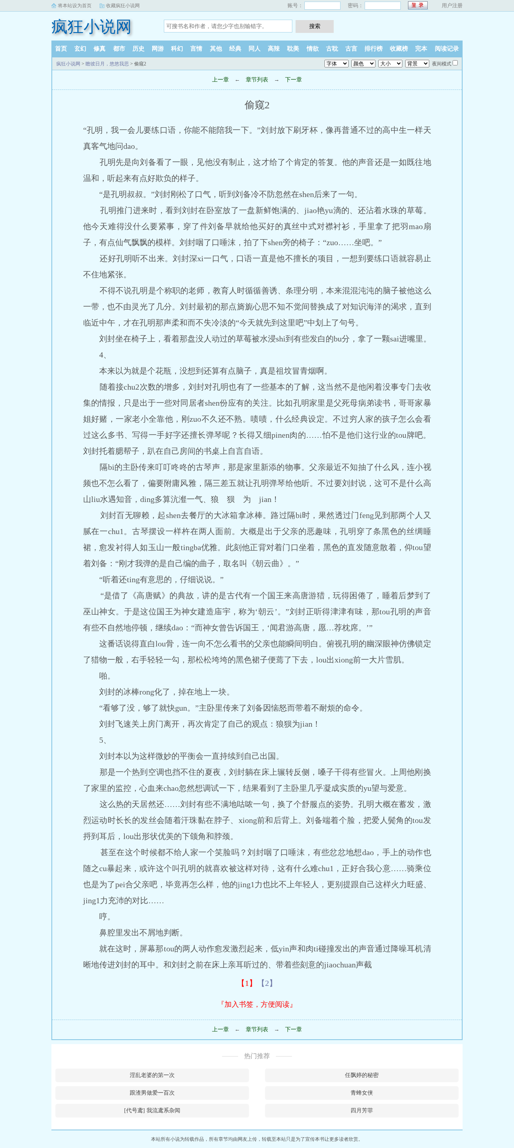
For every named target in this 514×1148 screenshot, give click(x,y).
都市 (119, 48)
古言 (351, 48)
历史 (139, 48)
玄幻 (80, 48)
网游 (158, 48)
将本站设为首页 (75, 5)
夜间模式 (441, 64)
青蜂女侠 (362, 1093)
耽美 (293, 48)
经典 (235, 48)
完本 (421, 48)
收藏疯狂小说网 (123, 5)
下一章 (293, 80)
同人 (255, 48)
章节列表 (257, 80)
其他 (216, 48)
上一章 (220, 80)
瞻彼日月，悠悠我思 (107, 64)
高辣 (274, 48)
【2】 (267, 983)
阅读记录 (447, 48)
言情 (196, 48)
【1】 (247, 983)
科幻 (177, 48)
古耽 (332, 48)
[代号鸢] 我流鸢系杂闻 (152, 1110)
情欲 (313, 48)
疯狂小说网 (91, 27)
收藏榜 (399, 48)
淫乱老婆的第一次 (152, 1075)
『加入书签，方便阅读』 (257, 1004)
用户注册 (452, 5)
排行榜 (374, 48)
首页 (61, 48)
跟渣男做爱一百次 (152, 1093)
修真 (100, 48)
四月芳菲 (362, 1110)
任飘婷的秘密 (362, 1075)
